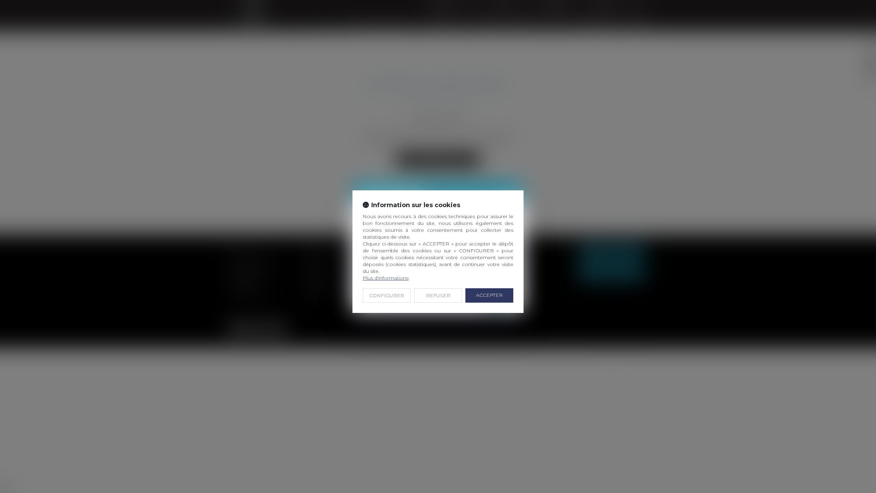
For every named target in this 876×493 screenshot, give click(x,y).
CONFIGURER (386, 295)
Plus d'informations (386, 278)
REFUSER (438, 295)
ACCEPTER (489, 295)
